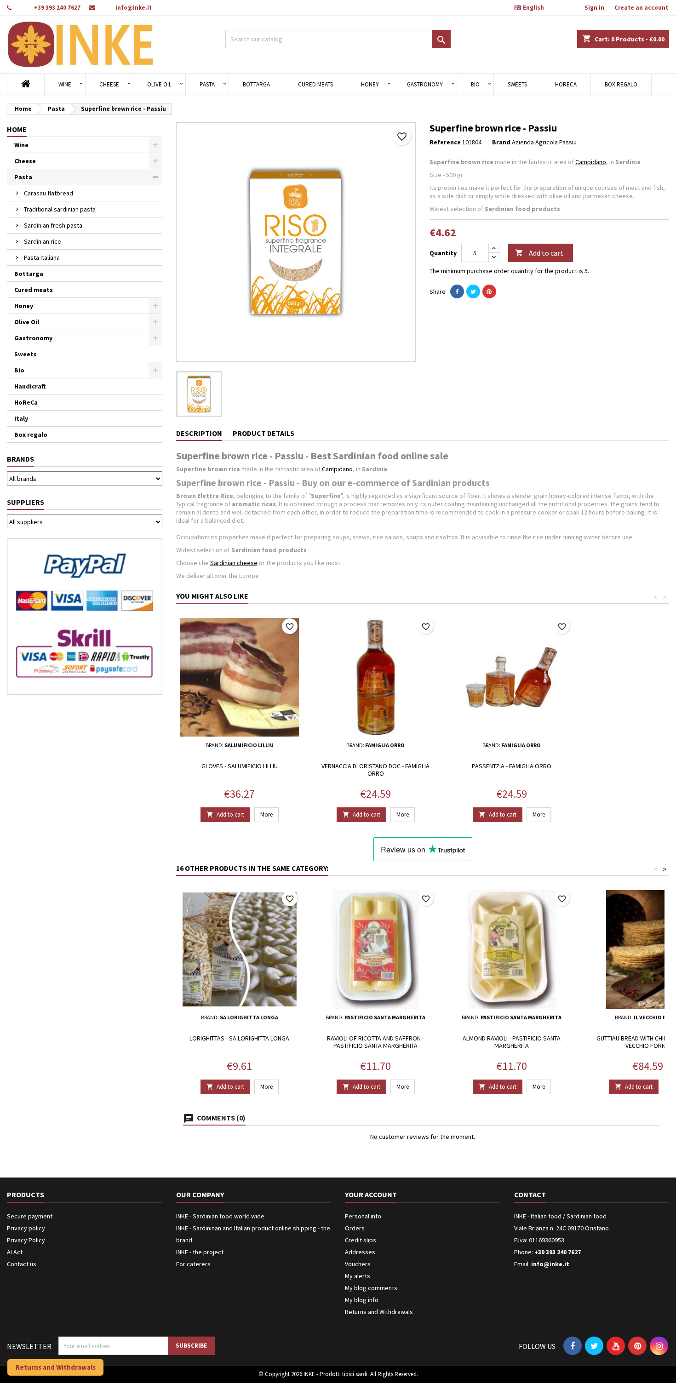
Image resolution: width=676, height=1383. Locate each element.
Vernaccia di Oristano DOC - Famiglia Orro (375, 769)
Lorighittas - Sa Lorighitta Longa (239, 1038)
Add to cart (539, 252)
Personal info (363, 1216)
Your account (371, 1194)
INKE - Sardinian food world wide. (221, 1216)
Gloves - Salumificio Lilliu (239, 766)
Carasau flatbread (48, 193)
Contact (530, 1194)
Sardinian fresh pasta (53, 225)
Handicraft (30, 386)
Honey (370, 84)
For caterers (193, 1264)
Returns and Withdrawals (379, 1312)
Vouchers (358, 1264)
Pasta (207, 84)
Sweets (517, 84)
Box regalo (621, 84)
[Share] (457, 291)
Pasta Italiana (42, 257)
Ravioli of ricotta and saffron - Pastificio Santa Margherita (375, 1042)
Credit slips (360, 1240)
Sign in (594, 7)
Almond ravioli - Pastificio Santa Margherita (512, 1042)
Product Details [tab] (263, 433)
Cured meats (315, 84)
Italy (21, 418)
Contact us (21, 1264)
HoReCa (566, 84)
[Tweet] (473, 291)
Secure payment (29, 1216)
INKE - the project (199, 1252)
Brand (501, 142)
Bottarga (256, 84)
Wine (64, 84)
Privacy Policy (26, 1240)
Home (17, 129)
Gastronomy (425, 84)
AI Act (15, 1252)
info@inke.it (133, 7)
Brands (20, 458)
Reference (445, 142)
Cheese (109, 84)
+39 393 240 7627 (57, 7)
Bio (475, 84)
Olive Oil (159, 84)
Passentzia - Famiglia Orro (511, 766)
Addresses (360, 1252)
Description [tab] (199, 433)
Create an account (641, 7)
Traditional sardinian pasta (60, 209)
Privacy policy (26, 1228)
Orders (355, 1228)
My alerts (357, 1276)
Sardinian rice (42, 241)
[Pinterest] (489, 291)
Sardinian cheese (234, 563)
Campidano (590, 162)
